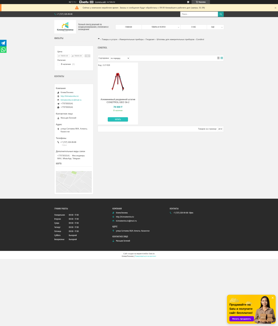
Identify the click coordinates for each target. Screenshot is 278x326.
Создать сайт (100, 2)
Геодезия (150, 39)
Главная (128, 27)
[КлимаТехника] (65, 27)
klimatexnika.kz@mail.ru (71, 100)
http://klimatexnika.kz (70, 96)
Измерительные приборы (131, 39)
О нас (193, 27)
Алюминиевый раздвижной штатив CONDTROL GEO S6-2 (118, 100)
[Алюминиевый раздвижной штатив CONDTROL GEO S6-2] (118, 82)
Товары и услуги (158, 27)
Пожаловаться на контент (145, 256)
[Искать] (221, 14)
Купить (118, 119)
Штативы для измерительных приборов (175, 39)
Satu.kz (152, 254)
